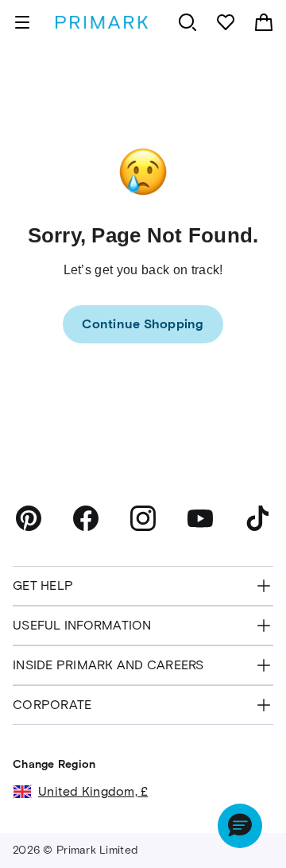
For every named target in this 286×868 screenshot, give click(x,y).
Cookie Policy (87, 779)
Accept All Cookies (143, 829)
